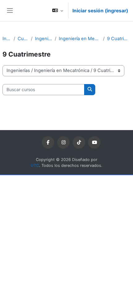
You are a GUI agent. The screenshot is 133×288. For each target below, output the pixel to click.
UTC (35, 165)
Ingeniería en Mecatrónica (80, 38)
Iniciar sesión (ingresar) (100, 11)
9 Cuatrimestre (119, 38)
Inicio (6, 38)
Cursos (23, 38)
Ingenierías (43, 38)
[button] (57, 10)
